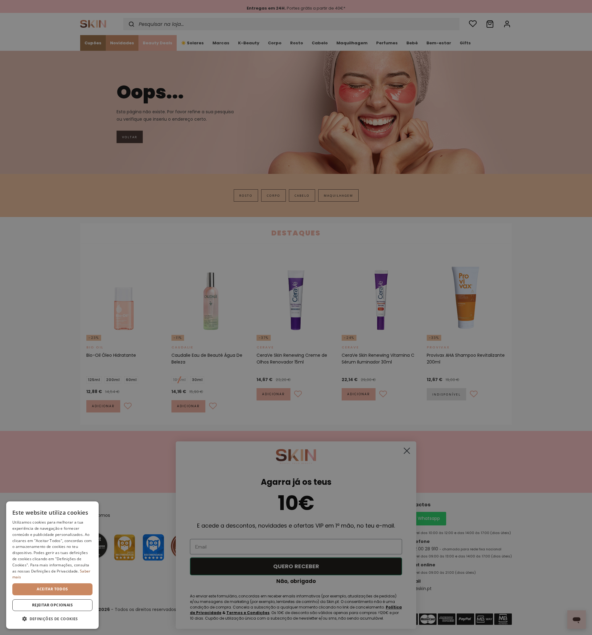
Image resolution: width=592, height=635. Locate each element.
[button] (52, 619)
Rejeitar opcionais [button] (52, 605)
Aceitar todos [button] (52, 589)
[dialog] (52, 565)
